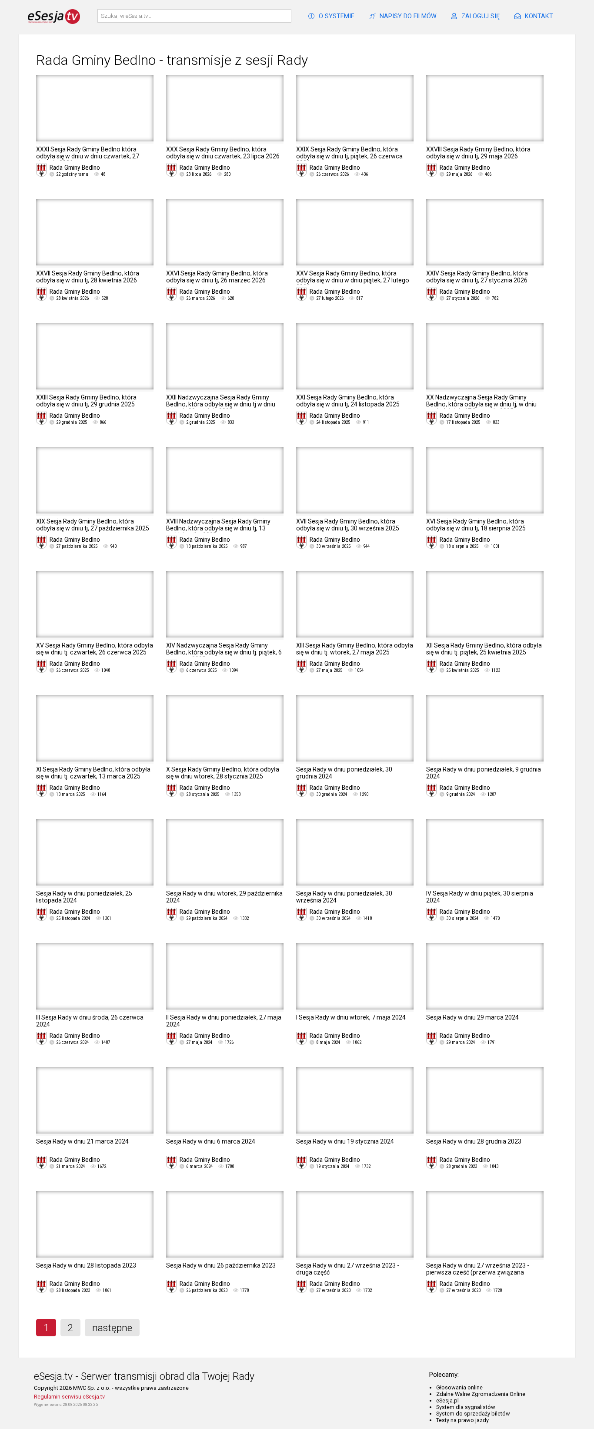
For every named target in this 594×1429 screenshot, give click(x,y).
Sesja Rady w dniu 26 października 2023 (221, 1265)
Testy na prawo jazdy (462, 1420)
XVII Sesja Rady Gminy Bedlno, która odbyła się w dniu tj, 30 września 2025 (347, 525)
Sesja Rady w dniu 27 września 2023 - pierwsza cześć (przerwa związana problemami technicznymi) (477, 1272)
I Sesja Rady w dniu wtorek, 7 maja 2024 (351, 1017)
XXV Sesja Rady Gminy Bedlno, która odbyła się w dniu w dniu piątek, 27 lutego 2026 (352, 280)
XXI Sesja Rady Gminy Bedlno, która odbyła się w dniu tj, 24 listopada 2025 (348, 401)
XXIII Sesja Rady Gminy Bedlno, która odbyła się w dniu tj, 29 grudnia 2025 (86, 401)
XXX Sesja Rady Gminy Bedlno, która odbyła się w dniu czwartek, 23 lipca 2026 (223, 153)
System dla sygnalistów (465, 1407)
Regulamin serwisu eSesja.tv (69, 1396)
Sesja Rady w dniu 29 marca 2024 (472, 1017)
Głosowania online (459, 1387)
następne (112, 1327)
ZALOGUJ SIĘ (480, 16)
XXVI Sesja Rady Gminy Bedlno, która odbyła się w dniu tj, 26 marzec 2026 (217, 277)
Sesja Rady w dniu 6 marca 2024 (210, 1141)
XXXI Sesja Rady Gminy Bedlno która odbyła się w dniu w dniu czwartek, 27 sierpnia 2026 (87, 156)
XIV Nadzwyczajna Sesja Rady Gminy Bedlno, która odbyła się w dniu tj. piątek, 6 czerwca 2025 (224, 652)
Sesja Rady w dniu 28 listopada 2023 (86, 1265)
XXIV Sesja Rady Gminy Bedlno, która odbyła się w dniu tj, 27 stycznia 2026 (477, 277)
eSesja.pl (447, 1400)
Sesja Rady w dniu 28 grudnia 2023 (473, 1141)
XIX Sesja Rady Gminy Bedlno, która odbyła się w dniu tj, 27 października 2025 (92, 525)
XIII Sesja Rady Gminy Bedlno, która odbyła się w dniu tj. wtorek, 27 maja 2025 (354, 649)
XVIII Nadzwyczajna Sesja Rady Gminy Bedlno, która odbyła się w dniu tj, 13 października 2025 (218, 528)
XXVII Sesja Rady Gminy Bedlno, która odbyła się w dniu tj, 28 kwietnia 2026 (87, 277)
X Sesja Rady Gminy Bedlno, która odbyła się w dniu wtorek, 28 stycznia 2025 (222, 773)
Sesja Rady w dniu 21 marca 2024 (82, 1141)
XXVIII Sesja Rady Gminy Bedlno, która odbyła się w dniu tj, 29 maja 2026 (478, 153)
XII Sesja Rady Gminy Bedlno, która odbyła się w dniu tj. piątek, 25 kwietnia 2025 (484, 649)
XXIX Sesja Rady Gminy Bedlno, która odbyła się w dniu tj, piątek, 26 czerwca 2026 (349, 156)
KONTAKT (539, 16)
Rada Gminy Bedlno (75, 167)
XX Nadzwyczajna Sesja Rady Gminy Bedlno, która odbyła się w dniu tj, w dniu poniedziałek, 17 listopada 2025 (481, 404)
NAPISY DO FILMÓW (408, 16)
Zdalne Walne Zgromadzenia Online (480, 1394)
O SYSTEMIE (336, 16)
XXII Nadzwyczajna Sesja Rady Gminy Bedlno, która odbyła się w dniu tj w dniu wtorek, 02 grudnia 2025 (220, 404)
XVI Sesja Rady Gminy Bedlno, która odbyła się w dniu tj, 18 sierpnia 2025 (476, 525)
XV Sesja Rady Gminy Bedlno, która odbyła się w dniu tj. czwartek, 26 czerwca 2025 (94, 649)
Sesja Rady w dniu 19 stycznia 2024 (345, 1141)
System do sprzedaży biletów (473, 1413)
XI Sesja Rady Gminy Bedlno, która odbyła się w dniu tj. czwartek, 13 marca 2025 (93, 773)
